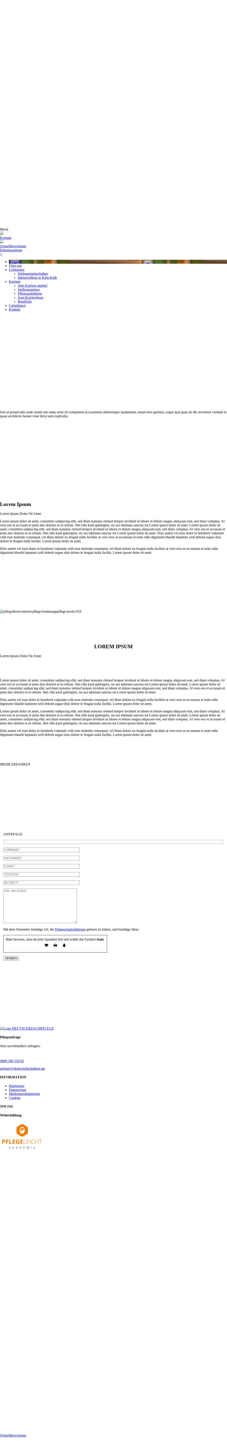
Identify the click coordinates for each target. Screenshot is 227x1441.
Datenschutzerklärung (70, 929)
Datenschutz (17, 1090)
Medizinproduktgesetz (24, 1094)
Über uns (15, 265)
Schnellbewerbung (13, 246)
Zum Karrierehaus (30, 297)
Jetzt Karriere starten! (32, 285)
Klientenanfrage (11, 250)
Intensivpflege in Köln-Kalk (37, 277)
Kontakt (14, 309)
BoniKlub (25, 301)
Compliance (17, 305)
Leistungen (16, 269)
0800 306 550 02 (12, 1061)
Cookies (14, 1098)
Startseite (15, 262)
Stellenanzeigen (29, 289)
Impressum (16, 1086)
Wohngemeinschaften (33, 273)
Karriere (14, 281)
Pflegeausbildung (30, 293)
